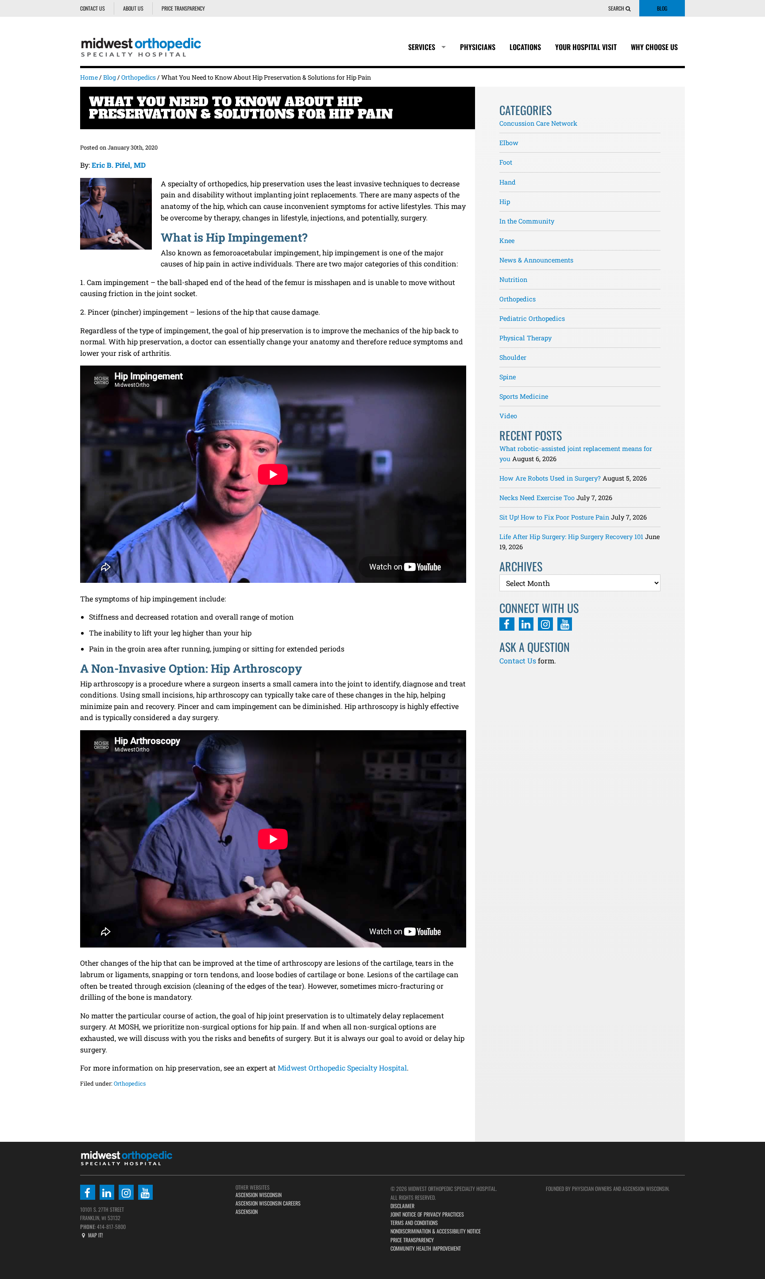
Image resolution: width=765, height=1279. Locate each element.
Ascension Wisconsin (259, 1194)
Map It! (95, 1235)
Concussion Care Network (538, 123)
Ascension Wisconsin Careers (268, 1203)
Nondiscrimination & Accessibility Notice (435, 1231)
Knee (506, 240)
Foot (505, 162)
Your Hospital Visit (586, 47)
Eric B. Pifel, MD (119, 165)
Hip (504, 201)
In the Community (526, 221)
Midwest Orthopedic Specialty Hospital (342, 1067)
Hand (507, 182)
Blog (662, 8)
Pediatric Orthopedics (532, 318)
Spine (507, 377)
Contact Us (92, 8)
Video (508, 416)
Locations (525, 47)
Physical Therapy (525, 338)
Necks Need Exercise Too (537, 497)
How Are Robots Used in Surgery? (550, 478)
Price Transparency (183, 8)
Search (617, 8)
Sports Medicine (523, 396)
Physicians (477, 47)
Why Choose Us (654, 47)
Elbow (508, 143)
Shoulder (512, 357)
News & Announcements (536, 260)
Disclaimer (402, 1206)
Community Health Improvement (425, 1248)
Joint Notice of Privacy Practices (427, 1214)
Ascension (247, 1211)
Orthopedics (130, 1083)
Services (421, 47)
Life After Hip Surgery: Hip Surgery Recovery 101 (571, 536)
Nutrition (513, 279)
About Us (133, 8)
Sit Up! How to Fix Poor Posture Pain (554, 517)
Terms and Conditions (414, 1222)
